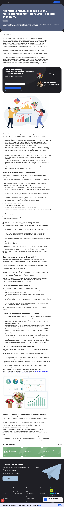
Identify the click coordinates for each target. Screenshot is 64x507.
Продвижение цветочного (31, 495)
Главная (3, 7)
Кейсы (3, 491)
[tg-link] (53, 493)
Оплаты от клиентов (30, 500)
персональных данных (29, 90)
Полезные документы (6, 495)
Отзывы (33, 2)
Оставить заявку (57, 2)
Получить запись (13, 88)
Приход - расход (29, 490)
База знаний (4, 500)
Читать (9, 478)
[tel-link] (55, 493)
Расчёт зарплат (29, 501)
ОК (60, 505)
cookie (40, 505)
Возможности (21, 2)
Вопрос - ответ (5, 501)
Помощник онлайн (30, 498)
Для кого (28, 2)
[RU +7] (7, 84)
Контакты (42, 491)
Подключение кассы (30, 493)
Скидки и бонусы (29, 496)
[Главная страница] (9, 2)
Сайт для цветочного (30, 491)
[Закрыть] (61, 498)
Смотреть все (58, 444)
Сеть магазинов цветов (17, 493)
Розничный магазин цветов (18, 491)
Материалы (9, 7)
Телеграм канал (5, 498)
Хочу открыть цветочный (18, 490)
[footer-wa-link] (51, 493)
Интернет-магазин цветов (18, 495)
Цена (43, 2)
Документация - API (44, 496)
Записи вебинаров (6, 496)
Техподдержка (43, 493)
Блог (3, 490)
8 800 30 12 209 (52, 495)
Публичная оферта (53, 496)
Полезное (38, 2)
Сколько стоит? (43, 490)
